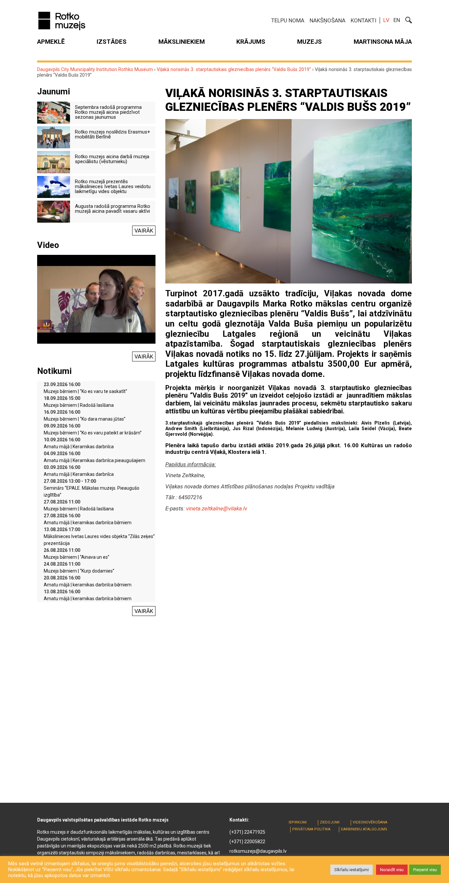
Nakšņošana (327, 20)
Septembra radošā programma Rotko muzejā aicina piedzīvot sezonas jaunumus (108, 112)
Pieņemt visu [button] (425, 869)
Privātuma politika (311, 829)
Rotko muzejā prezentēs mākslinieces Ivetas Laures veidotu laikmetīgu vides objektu (113, 186)
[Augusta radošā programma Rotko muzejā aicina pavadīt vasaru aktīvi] (53, 211)
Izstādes (112, 41)
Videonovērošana (370, 822)
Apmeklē (51, 41)
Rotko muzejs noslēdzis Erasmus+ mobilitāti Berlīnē (112, 134)
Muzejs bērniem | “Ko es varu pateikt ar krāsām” (93, 432)
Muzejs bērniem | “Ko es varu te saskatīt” (85, 391)
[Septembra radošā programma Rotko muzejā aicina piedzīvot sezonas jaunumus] (53, 112)
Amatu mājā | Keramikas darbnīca (79, 446)
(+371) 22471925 (247, 832)
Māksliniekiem (181, 41)
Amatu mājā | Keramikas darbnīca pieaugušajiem (94, 460)
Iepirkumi (298, 822)
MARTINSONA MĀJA (383, 41)
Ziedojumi (330, 822)
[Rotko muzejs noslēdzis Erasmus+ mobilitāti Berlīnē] (53, 137)
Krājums (250, 41)
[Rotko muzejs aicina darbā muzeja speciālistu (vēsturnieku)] (53, 161)
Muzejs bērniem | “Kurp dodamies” (79, 571)
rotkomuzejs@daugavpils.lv (258, 851)
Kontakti (363, 20)
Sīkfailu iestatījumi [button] (351, 869)
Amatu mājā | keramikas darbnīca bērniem (87, 522)
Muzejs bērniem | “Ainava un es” (76, 557)
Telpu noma (287, 20)
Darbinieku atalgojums (364, 829)
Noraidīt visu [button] (392, 869)
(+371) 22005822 (247, 841)
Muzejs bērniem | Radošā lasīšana (79, 405)
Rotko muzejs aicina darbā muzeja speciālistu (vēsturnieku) (112, 159)
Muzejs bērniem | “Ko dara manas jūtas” (85, 419)
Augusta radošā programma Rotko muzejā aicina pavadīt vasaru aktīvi (112, 208)
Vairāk (143, 230)
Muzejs (309, 41)
